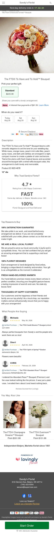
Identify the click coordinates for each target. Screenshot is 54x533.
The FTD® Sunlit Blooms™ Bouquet (33, 325)
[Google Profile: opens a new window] (30, 496)
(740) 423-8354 (27, 484)
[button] (48, 527)
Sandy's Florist (27, 3)
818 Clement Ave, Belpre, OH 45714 (27, 482)
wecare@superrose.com (27, 487)
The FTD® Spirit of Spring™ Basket (33, 349)
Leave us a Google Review (27, 503)
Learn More (44, 105)
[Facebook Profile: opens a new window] (24, 496)
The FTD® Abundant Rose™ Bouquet (33, 370)
